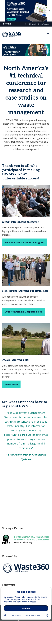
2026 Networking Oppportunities (23, 311)
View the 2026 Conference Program (24, 242)
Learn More (11, 384)
